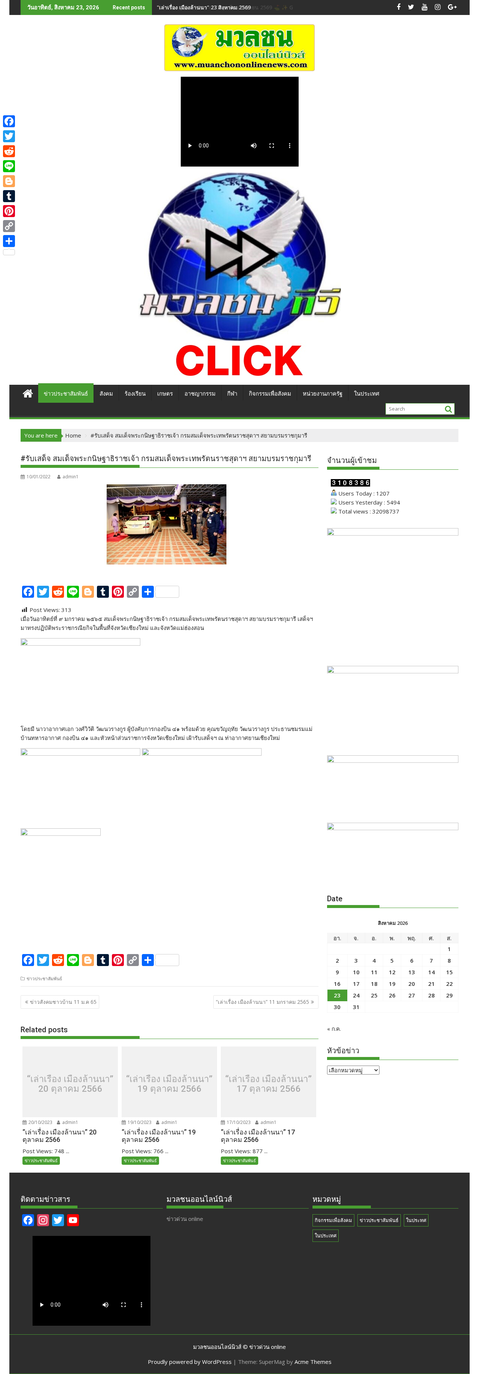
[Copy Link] (8, 226)
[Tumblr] (8, 196)
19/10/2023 (139, 1122)
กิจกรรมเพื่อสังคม (270, 393)
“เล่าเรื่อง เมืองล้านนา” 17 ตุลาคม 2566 (268, 1084)
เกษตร (165, 393)
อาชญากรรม (200, 393)
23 (337, 995)
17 (356, 983)
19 (392, 983)
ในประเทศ (366, 393)
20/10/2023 (39, 1122)
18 (374, 983)
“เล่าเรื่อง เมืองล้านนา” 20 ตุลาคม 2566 (70, 1084)
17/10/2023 (238, 1122)
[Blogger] (8, 181)
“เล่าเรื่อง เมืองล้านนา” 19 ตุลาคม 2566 (169, 1084)
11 (374, 972)
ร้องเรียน (135, 393)
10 (356, 972)
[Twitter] (8, 136)
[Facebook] (8, 121)
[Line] (8, 166)
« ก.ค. (334, 1028)
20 (411, 983)
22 (449, 983)
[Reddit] (8, 151)
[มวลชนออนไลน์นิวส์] (28, 392)
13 (411, 972)
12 (392, 972)
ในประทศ (416, 1220)
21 (431, 983)
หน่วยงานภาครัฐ (322, 393)
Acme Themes (313, 1361)
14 (431, 972)
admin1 (70, 476)
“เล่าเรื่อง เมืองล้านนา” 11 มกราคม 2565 (262, 1001)
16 (337, 983)
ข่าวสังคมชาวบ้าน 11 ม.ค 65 (63, 1001)
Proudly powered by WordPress (190, 1361)
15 (449, 972)
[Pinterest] (8, 211)
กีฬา (232, 393)
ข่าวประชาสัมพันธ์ (66, 393)
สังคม (106, 393)
